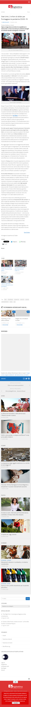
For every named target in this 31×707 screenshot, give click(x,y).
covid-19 (22, 299)
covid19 (27, 299)
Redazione (5, 325)
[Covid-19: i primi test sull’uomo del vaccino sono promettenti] (7, 279)
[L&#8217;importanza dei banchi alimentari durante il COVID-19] (21, 263)
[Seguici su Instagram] (24, 379)
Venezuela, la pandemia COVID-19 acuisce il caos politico (6, 269)
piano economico (5, 301)
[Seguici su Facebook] (29, 379)
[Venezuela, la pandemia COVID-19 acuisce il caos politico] (7, 263)
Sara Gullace (5, 22)
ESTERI (3, 12)
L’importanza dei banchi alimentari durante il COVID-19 (20, 269)
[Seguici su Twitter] (26, 379)
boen (5, 299)
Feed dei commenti (7, 643)
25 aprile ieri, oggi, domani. (9, 534)
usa (14, 301)
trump (11, 301)
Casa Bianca (10, 299)
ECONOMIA (3, 560)
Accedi (4, 635)
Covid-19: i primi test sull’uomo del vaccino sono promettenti (7, 285)
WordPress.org (6, 646)
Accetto (16, 703)
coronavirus (16, 299)
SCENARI (9, 560)
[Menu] (29, 2)
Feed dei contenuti (7, 639)
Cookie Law (22, 701)
